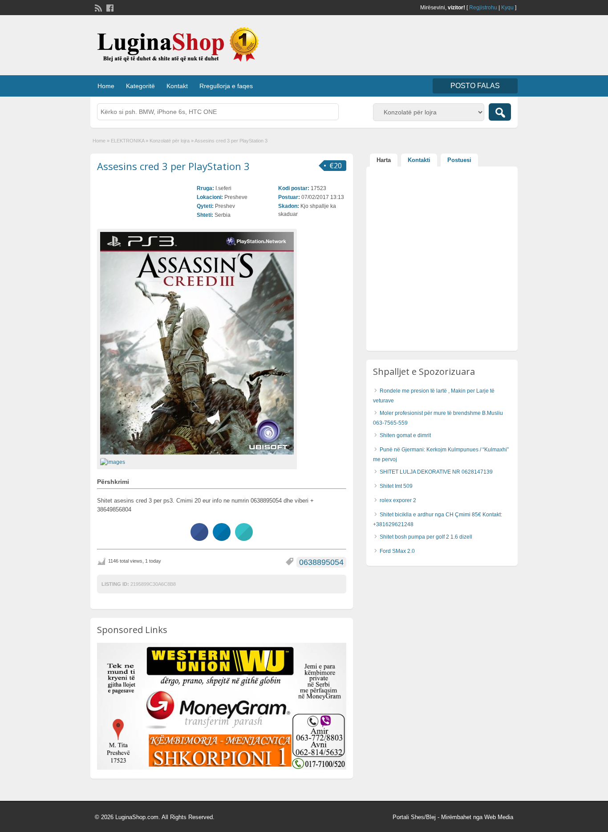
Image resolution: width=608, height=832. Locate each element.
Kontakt (177, 85)
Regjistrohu (483, 7)
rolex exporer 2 (398, 500)
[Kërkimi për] (500, 112)
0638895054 (321, 562)
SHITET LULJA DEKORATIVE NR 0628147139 (436, 472)
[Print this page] (244, 538)
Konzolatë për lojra (170, 140)
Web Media (498, 817)
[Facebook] (109, 7)
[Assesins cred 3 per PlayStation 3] (197, 343)
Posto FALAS (475, 85)
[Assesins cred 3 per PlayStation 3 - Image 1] (113, 462)
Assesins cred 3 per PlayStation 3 (173, 166)
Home (105, 85)
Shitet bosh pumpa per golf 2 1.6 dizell (426, 537)
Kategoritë (140, 85)
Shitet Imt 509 (396, 486)
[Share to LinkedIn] (222, 538)
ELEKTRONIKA (127, 140)
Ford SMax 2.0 (397, 551)
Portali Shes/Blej (414, 817)
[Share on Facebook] (199, 538)
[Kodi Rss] (97, 7)
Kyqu (507, 7)
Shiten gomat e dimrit (405, 435)
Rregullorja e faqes (226, 85)
